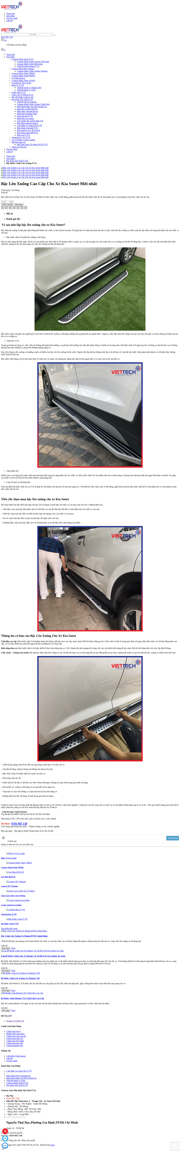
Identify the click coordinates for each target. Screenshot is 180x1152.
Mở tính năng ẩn (18, 142)
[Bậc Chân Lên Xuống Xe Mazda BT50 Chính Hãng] (24, 931)
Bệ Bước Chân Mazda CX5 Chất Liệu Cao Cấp (22, 998)
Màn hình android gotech (27, 123)
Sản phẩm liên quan (9, 928)
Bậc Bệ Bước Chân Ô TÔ (22, 97)
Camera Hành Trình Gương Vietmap (32, 71)
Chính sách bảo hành (15, 1041)
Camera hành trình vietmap (23, 69)
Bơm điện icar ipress (25, 118)
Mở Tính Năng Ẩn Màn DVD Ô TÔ (32, 144)
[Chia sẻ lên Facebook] (2, 208)
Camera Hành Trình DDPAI (23, 76)
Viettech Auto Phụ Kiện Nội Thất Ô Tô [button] (18, 1090)
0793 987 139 (7, 37)
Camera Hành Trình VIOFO (23, 80)
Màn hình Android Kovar (27, 111)
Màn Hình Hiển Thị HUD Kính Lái (32, 107)
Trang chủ (10, 13)
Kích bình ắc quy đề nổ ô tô (28, 130)
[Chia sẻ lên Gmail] (18, 208)
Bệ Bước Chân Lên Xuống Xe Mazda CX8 (20, 978)
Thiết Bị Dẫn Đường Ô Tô (28, 66)
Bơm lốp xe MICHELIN (27, 109)
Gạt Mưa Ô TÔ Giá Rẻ (21, 83)
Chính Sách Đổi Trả (14, 1038)
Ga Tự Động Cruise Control (23, 140)
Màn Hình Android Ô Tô (27, 128)
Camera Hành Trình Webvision (30, 64)
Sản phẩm (10, 16)
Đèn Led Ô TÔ (23, 135)
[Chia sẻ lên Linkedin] (10, 208)
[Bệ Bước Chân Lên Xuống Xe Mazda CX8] (20, 973)
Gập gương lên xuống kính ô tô (30, 121)
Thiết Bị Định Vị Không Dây (29, 88)
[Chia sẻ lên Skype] (21, 208)
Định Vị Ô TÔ (18, 85)
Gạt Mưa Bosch (18, 78)
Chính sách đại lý (13, 1031)
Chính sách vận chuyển (16, 1036)
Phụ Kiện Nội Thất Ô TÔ (22, 99)
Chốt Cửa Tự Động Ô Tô (22, 95)
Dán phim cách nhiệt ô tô (27, 133)
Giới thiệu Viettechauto (16, 1056)
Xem (13, 948)
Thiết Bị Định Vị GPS (26, 90)
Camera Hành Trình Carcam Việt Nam (33, 61)
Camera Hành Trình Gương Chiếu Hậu (33, 104)
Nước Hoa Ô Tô (18, 92)
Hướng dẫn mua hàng (15, 1034)
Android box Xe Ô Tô (21, 137)
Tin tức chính (11, 18)
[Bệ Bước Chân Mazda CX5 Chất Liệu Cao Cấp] (22, 993)
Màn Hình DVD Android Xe (18, 1076)
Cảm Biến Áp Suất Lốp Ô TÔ (29, 125)
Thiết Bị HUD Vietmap (27, 102)
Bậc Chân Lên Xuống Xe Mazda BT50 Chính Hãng (24, 936)
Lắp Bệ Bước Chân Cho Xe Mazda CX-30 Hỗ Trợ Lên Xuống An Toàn (33, 956)
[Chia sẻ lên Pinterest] (14, 208)
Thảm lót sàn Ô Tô (25, 116)
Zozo (52, 1145)
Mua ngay (6, 948)
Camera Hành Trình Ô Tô (22, 59)
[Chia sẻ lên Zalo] (25, 208)
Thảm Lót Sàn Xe (19, 147)
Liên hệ (9, 20)
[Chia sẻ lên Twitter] (6, 208)
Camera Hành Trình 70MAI (23, 73)
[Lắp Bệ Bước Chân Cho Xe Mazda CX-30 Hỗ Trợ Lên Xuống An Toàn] (32, 951)
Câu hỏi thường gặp (14, 1046)
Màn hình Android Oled (27, 114)
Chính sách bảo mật (14, 1043)
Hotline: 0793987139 (15, 1021)
